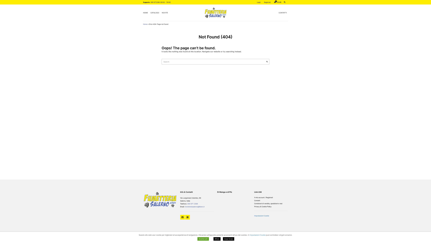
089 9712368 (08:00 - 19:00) (161, 2)
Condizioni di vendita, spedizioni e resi (268, 203)
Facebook (182, 217)
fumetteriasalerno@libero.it (195, 207)
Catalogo (155, 13)
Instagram (187, 217)
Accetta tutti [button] (203, 239)
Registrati (267, 2)
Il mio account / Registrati (263, 197)
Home (145, 13)
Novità (165, 13)
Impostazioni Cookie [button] (261, 216)
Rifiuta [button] (217, 239)
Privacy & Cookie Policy (263, 206)
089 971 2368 (192, 204)
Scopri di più (228, 239)
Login (259, 2)
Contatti (283, 13)
